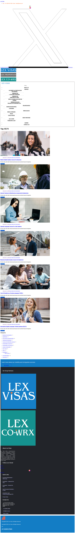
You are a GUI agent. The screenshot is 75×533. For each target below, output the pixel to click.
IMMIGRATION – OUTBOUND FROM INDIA (14, 94)
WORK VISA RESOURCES (11, 106)
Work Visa (5, 357)
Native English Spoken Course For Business (10, 159)
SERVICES (26, 89)
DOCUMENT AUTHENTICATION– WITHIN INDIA (15, 91)
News (4, 350)
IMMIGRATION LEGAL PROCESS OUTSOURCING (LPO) (14, 103)
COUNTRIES (11, 108)
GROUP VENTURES (26, 117)
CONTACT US (26, 124)
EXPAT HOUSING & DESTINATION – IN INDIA (15, 100)
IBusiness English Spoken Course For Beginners (11, 259)
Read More (2, 163)
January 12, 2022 (6, 157)
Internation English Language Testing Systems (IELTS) (13, 326)
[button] (25, 85)
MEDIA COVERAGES (11, 111)
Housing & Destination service (9, 341)
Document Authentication (8, 338)
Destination (5, 336)
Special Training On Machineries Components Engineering (14, 193)
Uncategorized (6, 355)
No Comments (17, 157)
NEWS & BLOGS (26, 110)
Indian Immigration (7, 347)
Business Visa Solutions (7, 335)
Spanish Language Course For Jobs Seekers (11, 226)
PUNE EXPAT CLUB (11, 120)
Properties (5, 352)
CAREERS (26, 122)
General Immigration (7, 340)
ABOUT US (26, 87)
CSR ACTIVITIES (11, 115)
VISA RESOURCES (26, 105)
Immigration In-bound (7, 343)
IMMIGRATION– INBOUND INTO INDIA (14, 97)
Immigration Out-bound (8, 345)
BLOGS (11, 113)
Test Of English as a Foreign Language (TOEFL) (11, 293)
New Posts (5, 348)
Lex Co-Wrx (7, 353)
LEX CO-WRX (11, 118)
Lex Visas (2, 1)
